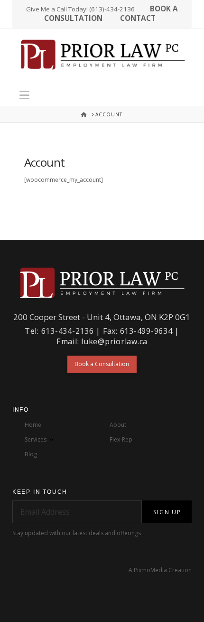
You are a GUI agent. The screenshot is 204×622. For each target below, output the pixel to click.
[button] (24, 95)
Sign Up (167, 512)
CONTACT (138, 18)
